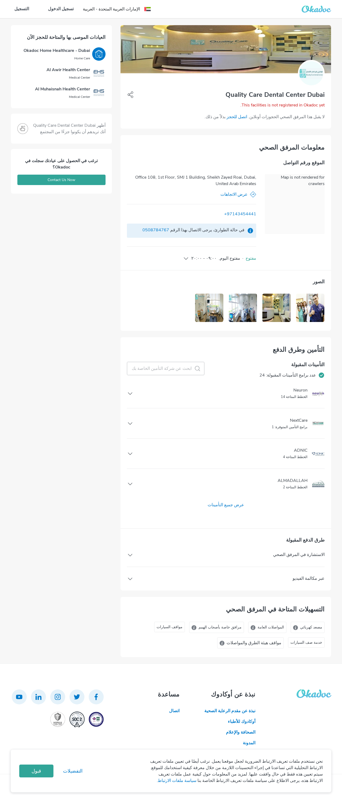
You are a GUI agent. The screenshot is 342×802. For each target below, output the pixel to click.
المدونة (249, 743)
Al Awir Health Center (68, 70)
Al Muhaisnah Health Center (62, 89)
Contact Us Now (61, 179)
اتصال (174, 711)
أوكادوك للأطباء (241, 721)
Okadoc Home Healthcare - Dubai (57, 50)
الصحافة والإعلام (240, 732)
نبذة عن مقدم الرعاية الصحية (229, 711)
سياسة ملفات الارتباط (177, 781)
